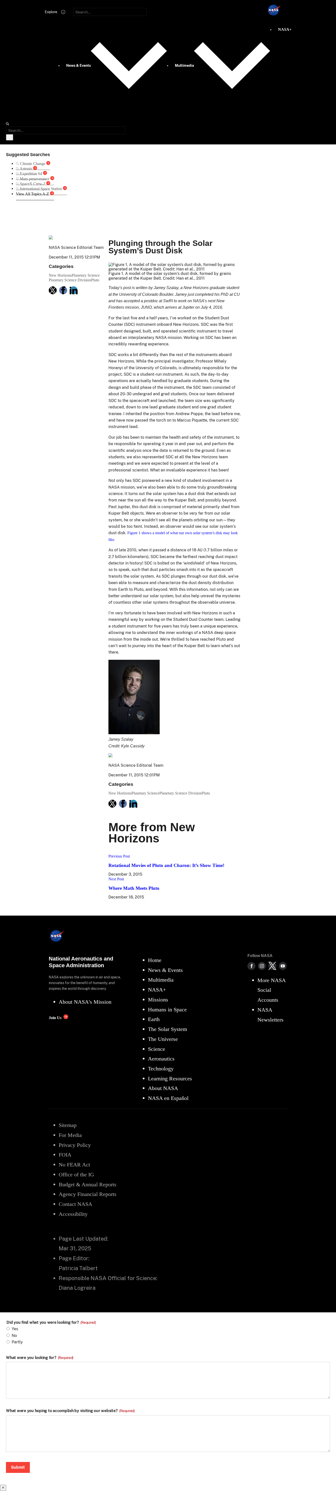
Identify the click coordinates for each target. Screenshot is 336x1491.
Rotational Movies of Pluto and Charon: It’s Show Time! (166, 865)
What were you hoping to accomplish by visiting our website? (70, 1411)
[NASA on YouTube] (283, 966)
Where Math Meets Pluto (133, 888)
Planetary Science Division (70, 280)
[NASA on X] (272, 966)
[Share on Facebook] (63, 290)
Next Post (116, 879)
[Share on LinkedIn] (74, 290)
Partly (17, 1342)
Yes (15, 1328)
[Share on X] (53, 290)
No (14, 1335)
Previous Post (119, 856)
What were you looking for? (39, 1358)
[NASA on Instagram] (262, 966)
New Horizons (85, 213)
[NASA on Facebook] (251, 966)
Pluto (95, 280)
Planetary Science (86, 275)
